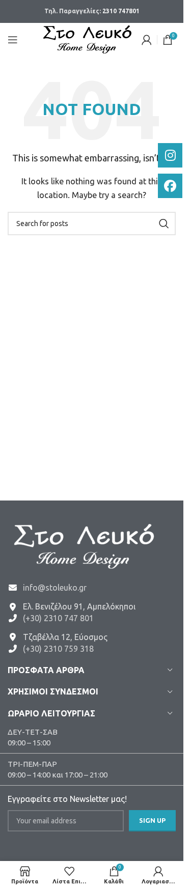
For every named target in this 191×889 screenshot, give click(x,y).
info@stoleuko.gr (55, 587)
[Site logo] (87, 38)
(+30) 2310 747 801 (58, 618)
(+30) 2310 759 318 (58, 648)
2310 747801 (121, 11)
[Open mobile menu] (13, 40)
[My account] (147, 40)
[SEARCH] (164, 223)
